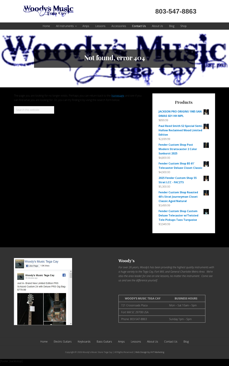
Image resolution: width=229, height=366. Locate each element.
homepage (117, 95)
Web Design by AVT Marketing (149, 352)
